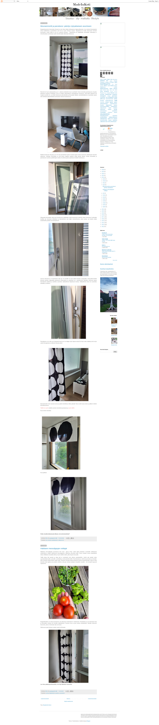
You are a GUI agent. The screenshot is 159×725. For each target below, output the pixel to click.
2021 (103, 209)
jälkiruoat (102, 98)
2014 (103, 222)
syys (104, 184)
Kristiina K (104, 233)
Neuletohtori (105, 256)
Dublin (111, 80)
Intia (113, 84)
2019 (103, 213)
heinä (104, 195)
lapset (111, 102)
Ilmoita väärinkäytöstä (106, 264)
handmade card (104, 97)
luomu (115, 105)
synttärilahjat (103, 117)
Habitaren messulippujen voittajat (53, 548)
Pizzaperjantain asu (106, 246)
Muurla (104, 89)
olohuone (102, 109)
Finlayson (102, 82)
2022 (103, 177)
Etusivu (68, 698)
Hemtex (107, 82)
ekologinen (103, 95)
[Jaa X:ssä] (70, 538)
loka (104, 182)
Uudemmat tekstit (45, 698)
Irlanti (116, 84)
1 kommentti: (61, 691)
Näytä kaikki (115, 260)
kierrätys (102, 100)
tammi (104, 206)
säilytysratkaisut (113, 117)
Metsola (115, 88)
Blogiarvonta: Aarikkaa (114, 325)
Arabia (104, 79)
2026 (103, 169)
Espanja (115, 80)
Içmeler (101, 85)
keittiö (115, 98)
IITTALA (111, 82)
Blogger (88, 721)
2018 (103, 215)
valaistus (115, 120)
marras (104, 180)
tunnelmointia (103, 120)
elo (104, 193)
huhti (104, 200)
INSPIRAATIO (105, 84)
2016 (103, 218)
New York (112, 89)
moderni (115, 107)
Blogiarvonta (114, 335)
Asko (111, 79)
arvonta (47, 693)
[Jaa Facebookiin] (71, 538)
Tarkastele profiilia (104, 146)
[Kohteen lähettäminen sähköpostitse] (67, 538)
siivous (115, 112)
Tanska (105, 92)
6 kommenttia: (61, 538)
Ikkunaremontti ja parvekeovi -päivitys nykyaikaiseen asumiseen (65, 26)
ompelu (109, 109)
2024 (103, 173)
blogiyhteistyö (52, 693)
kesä (104, 197)
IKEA (116, 82)
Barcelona (115, 79)
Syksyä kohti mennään (106, 257)
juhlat (115, 97)
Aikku (111, 128)
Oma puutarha (104, 91)
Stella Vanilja (105, 239)
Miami (101, 89)
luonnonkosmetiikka (104, 106)
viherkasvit (113, 121)
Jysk (109, 85)
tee (112, 118)
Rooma (115, 91)
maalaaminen (114, 106)
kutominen (102, 102)
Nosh (116, 89)
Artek (108, 79)
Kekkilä (112, 85)
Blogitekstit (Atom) (47, 705)
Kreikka (115, 85)
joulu (104, 179)
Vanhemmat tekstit (92, 698)
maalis (104, 202)
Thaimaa (108, 92)
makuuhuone (103, 107)
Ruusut (101, 92)
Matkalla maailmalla (106, 249)
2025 (103, 171)
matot (110, 107)
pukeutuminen (103, 110)
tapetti (109, 118)
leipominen (109, 105)
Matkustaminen (104, 88)
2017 (103, 217)
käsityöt (107, 102)
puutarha (57, 693)
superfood (115, 115)
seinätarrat (110, 112)
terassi (115, 118)
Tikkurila (112, 92)
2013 (103, 224)
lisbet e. (104, 245)
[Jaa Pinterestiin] (73, 538)
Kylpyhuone (103, 87)
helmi (104, 204)
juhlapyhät (111, 97)
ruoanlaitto (103, 112)
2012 (103, 226)
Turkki (116, 92)
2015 (103, 220)
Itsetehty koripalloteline (107, 269)
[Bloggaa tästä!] (68, 538)
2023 (103, 175)
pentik (115, 109)
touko (104, 199)
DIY (107, 80)
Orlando (111, 91)
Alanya (101, 79)
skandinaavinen (54, 540)
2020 (103, 211)
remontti (49, 540)
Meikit (111, 88)
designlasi (114, 94)
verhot (109, 121)
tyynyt (109, 120)
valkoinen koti (61, 540)
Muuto (108, 89)
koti (46, 540)
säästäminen (103, 118)
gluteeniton (114, 95)
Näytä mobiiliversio (68, 701)
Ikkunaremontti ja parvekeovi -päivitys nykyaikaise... (109, 187)
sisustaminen (62, 693)
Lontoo (115, 87)
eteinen (109, 95)
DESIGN (102, 80)
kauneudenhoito (109, 98)
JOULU (105, 85)
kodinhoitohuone (109, 100)
